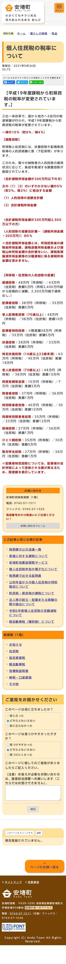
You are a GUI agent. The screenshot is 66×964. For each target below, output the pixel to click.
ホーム (21, 33)
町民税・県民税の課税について (31, 593)
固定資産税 (17, 657)
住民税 (14, 651)
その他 (14, 684)
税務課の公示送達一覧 (25, 549)
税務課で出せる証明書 (25, 575)
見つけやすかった (21, 745)
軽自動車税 (17, 664)
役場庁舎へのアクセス (38, 908)
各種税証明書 (19, 670)
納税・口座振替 (20, 677)
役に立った (17, 716)
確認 (33, 809)
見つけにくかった (21, 755)
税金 (54, 33)
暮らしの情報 (38, 33)
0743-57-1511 (20, 913)
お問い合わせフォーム (33, 526)
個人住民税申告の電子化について (33, 569)
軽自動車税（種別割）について (31, 621)
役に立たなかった (21, 726)
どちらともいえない (22, 721)
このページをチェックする (19, 833)
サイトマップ (13, 882)
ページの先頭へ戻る (44, 867)
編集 (39, 833)
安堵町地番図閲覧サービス (28, 562)
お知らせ (15, 644)
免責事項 (33, 882)
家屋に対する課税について (28, 556)
